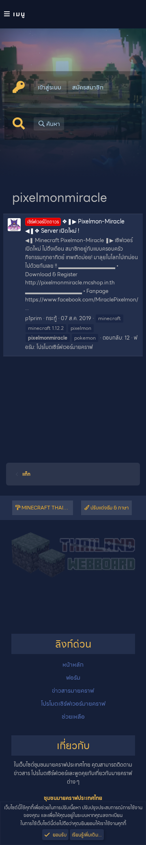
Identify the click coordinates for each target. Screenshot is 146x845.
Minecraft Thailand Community (46, 507)
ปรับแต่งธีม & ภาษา (109, 507)
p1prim (33, 318)
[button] (73, 14)
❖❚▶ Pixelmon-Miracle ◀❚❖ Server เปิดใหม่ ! (75, 226)
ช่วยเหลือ (73, 717)
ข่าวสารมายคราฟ (73, 691)
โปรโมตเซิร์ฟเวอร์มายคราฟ (64, 347)
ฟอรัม (73, 677)
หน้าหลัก (73, 665)
